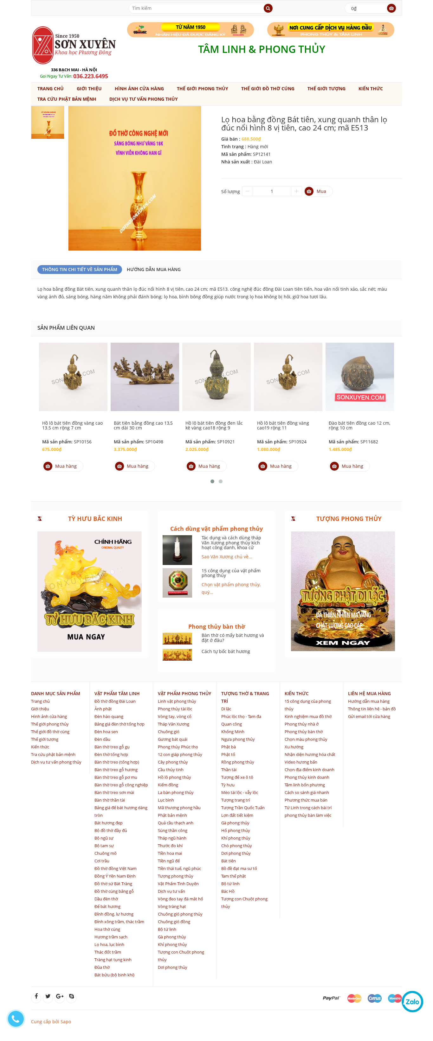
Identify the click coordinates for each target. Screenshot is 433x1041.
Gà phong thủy (172, 937)
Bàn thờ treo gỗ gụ (112, 747)
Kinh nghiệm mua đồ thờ (308, 716)
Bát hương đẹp (108, 823)
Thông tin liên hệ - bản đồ (372, 709)
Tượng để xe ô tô (237, 777)
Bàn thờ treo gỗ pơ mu (115, 777)
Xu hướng (294, 747)
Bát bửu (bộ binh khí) (114, 975)
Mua (321, 191)
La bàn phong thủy (176, 792)
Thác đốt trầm (107, 952)
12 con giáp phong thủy (180, 754)
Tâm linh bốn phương (305, 785)
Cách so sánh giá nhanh (307, 792)
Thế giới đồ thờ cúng (267, 89)
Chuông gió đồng (174, 921)
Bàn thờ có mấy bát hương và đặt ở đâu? (233, 637)
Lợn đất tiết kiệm (237, 815)
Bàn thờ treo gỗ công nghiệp (121, 785)
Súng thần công (172, 830)
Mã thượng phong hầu (179, 807)
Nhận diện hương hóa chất (310, 754)
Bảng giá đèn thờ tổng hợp (119, 724)
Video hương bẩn (301, 762)
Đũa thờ (102, 967)
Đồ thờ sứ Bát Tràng (113, 883)
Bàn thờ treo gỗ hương (116, 769)
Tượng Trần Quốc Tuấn (243, 807)
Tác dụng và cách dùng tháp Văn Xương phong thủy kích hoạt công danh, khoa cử (231, 542)
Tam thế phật (233, 876)
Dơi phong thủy (172, 967)
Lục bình (166, 800)
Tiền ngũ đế (169, 861)
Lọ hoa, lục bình (109, 944)
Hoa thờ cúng (107, 929)
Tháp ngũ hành (172, 838)
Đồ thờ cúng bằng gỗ (114, 891)
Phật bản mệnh (172, 815)
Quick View (73, 370)
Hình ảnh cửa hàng (139, 89)
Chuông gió (168, 731)
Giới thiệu (89, 89)
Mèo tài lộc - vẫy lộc (239, 792)
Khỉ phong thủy (172, 944)
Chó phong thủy (236, 845)
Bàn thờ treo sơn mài (114, 792)
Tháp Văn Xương (173, 724)
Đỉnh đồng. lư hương (113, 914)
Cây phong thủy (173, 762)
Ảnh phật (103, 709)
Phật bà (228, 747)
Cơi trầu (101, 861)
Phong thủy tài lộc (175, 709)
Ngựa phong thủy (238, 739)
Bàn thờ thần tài (109, 800)
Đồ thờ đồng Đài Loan (115, 701)
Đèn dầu (102, 739)
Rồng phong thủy (237, 762)
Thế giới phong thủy (202, 89)
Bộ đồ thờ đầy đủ (110, 830)
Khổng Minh (232, 731)
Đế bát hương (107, 906)
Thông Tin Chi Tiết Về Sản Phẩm (79, 269)
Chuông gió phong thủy (180, 914)
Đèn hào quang (108, 716)
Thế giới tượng (326, 89)
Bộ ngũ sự (103, 838)
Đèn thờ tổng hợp (111, 754)
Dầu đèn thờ (106, 899)
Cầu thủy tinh (171, 769)
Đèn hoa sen (106, 731)
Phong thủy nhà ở (302, 724)
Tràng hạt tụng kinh (113, 959)
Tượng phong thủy (175, 876)
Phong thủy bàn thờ (304, 731)
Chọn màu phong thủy (306, 739)
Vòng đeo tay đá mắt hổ (180, 899)
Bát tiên (228, 861)
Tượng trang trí (235, 800)
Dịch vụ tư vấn (171, 891)
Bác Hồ (228, 891)
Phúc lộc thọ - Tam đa (241, 716)
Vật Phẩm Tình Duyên (178, 883)
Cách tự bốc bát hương (226, 651)
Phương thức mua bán (306, 800)
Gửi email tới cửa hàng (369, 716)
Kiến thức (371, 89)
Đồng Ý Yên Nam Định (115, 876)
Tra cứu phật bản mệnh (66, 99)
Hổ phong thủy (235, 830)
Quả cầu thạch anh (175, 823)
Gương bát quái (172, 739)
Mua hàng (66, 466)
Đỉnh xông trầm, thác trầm (119, 921)
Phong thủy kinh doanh (307, 777)
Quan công (231, 724)
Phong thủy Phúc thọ (178, 747)
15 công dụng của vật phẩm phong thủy (231, 573)
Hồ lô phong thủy (174, 777)
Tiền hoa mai (170, 853)
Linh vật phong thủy (177, 701)
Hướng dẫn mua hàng (154, 269)
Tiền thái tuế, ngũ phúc (179, 868)
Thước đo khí (170, 845)
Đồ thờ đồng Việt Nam (115, 868)
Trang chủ (50, 89)
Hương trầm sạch (110, 937)
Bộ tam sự (104, 845)
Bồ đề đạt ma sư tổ (239, 868)
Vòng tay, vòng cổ (174, 716)
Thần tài (228, 769)
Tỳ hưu (228, 785)
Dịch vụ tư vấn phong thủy (143, 99)
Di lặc (226, 709)
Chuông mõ (105, 853)
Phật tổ (228, 754)
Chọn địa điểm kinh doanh (309, 769)
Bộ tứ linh (167, 929)
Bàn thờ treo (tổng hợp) (116, 762)
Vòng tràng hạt (172, 906)
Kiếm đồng (168, 785)
